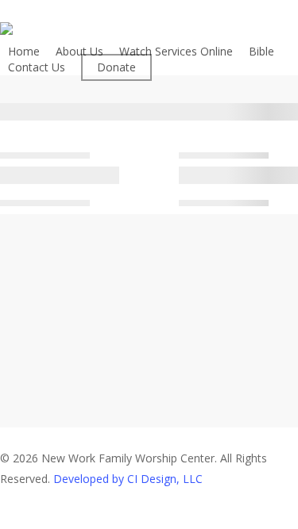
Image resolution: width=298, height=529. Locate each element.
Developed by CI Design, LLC (128, 478)
